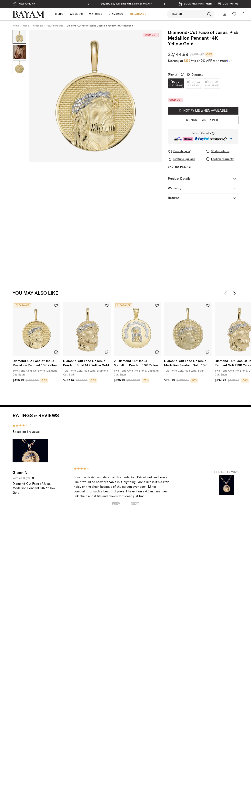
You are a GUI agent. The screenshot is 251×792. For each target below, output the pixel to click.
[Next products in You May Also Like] (234, 293)
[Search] (209, 14)
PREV (116, 503)
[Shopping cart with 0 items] (243, 14)
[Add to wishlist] (56, 305)
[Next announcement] (164, 4)
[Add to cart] (56, 351)
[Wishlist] (234, 14)
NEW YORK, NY (27, 4)
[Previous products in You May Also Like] (227, 293)
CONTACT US (230, 4)
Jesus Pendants (55, 26)
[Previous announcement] (88, 4)
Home (16, 26)
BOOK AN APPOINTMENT (198, 4)
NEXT (135, 503)
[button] (203, 136)
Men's (26, 26)
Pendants (38, 26)
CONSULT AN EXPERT (203, 120)
